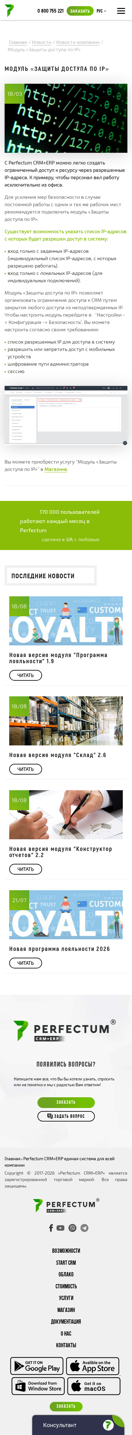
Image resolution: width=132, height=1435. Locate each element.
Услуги (66, 1299)
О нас (66, 1334)
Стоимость (66, 1287)
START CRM (66, 1263)
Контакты (66, 1346)
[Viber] (72, 1228)
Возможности (66, 1251)
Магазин (66, 1311)
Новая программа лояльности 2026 (59, 948)
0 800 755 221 (50, 10)
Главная (13, 1158)
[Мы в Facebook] (51, 1228)
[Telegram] (84, 1228)
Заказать (80, 10)
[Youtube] (60, 1228)
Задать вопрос (69, 1116)
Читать (25, 675)
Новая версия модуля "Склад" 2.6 (58, 754)
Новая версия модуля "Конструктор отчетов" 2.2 (60, 851)
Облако (66, 1275)
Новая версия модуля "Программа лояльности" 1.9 (58, 657)
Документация (66, 1322)
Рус (100, 11)
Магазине (56, 469)
